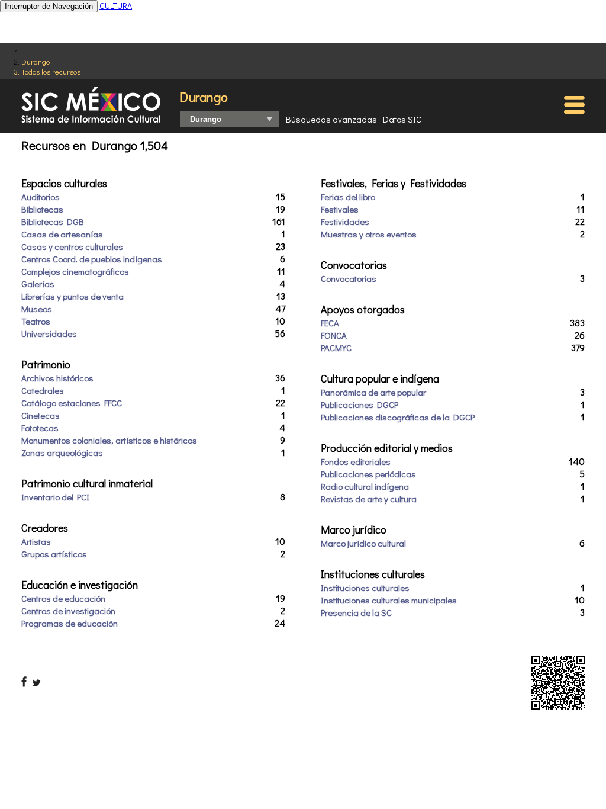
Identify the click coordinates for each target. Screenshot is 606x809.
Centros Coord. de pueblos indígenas (91, 259)
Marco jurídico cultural (363, 543)
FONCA (334, 335)
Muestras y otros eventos (369, 234)
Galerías (37, 284)
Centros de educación (63, 598)
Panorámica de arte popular (373, 392)
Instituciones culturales (365, 587)
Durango (35, 61)
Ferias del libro (348, 197)
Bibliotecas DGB (52, 221)
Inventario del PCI (55, 497)
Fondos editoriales (356, 461)
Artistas (36, 541)
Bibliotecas (42, 209)
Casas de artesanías (62, 234)
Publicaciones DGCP (359, 404)
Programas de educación (69, 623)
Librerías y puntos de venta (72, 296)
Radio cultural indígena (365, 486)
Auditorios (40, 197)
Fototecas (40, 428)
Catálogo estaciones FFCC (71, 403)
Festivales (340, 209)
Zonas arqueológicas (62, 452)
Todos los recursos (50, 71)
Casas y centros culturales (72, 246)
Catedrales (42, 390)
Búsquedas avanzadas (331, 119)
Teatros (35, 321)
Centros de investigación (68, 611)
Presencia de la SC (356, 612)
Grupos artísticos (54, 554)
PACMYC (336, 348)
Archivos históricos (57, 378)
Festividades (345, 221)
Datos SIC (402, 119)
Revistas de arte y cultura (369, 499)
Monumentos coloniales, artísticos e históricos (109, 440)
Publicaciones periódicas (368, 474)
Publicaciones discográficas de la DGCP (398, 417)
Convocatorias (348, 278)
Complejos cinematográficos (75, 271)
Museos (36, 308)
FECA (330, 323)
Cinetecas (40, 415)
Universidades (49, 333)
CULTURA (115, 5)
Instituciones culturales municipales (389, 600)
